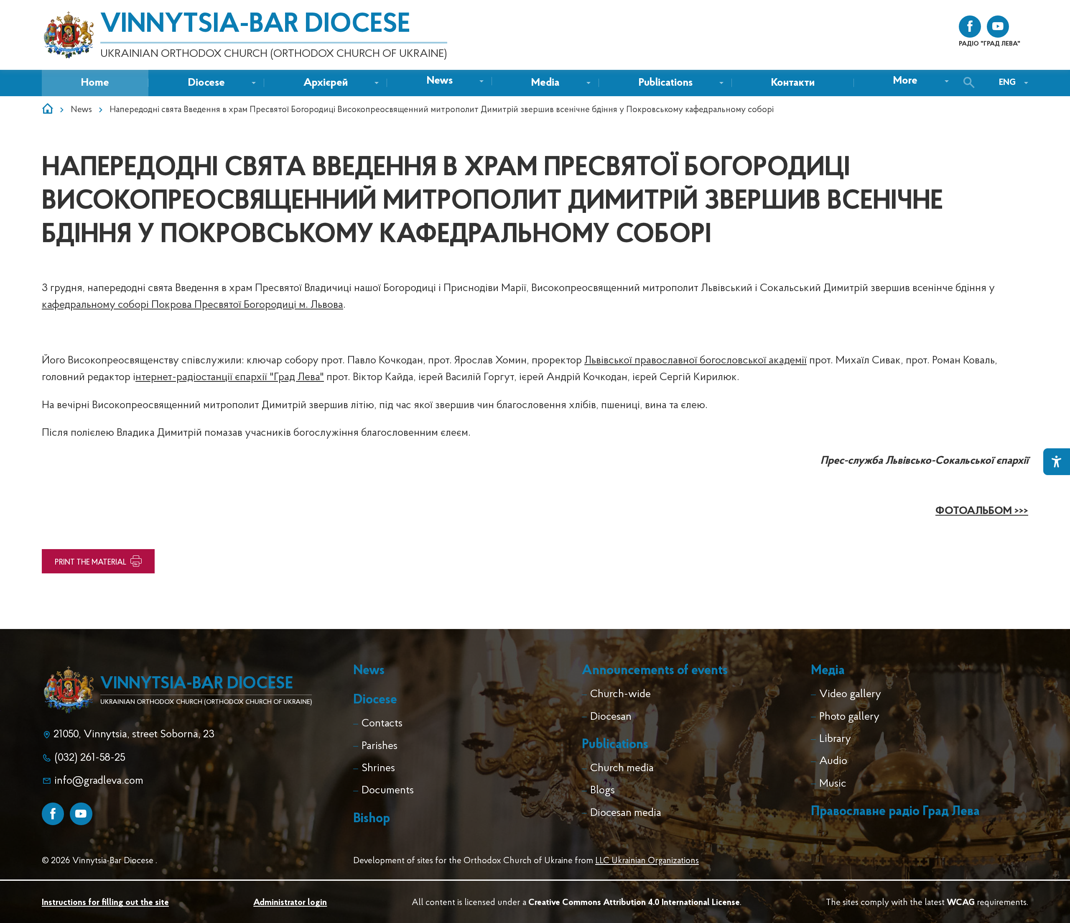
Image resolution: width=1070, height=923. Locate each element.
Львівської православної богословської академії (695, 360)
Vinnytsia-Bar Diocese (255, 25)
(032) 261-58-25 (89, 758)
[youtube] (998, 26)
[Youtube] (81, 814)
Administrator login (290, 902)
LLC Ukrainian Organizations (647, 861)
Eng (1007, 82)
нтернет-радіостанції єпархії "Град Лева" (229, 377)
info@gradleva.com (98, 781)
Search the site (971, 83)
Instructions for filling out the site (105, 902)
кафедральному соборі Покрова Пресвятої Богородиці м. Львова (192, 305)
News (81, 109)
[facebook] (970, 26)
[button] (440, 81)
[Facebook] (53, 814)
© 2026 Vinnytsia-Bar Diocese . (99, 861)
